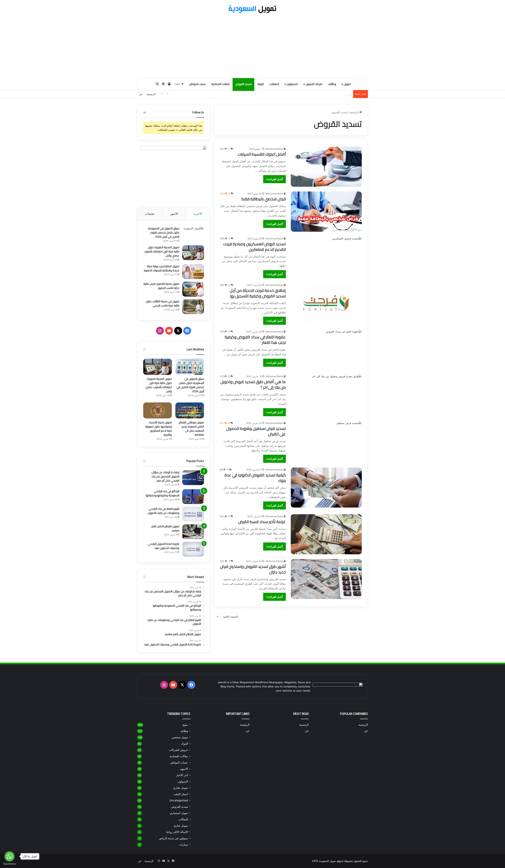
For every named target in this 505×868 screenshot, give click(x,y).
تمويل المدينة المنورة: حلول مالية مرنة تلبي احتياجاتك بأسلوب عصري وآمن (161, 251)
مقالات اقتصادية (220, 84)
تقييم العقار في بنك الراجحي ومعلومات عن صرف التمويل (163, 510)
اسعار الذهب (180, 794)
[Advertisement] (252, 46)
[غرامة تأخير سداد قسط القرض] (326, 534)
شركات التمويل (314, 84)
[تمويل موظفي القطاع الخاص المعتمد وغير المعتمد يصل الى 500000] (189, 410)
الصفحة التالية (230, 616)
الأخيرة (198, 214)
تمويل (347, 84)
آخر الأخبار (182, 775)
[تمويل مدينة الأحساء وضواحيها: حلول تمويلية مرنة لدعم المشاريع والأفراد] (157, 410)
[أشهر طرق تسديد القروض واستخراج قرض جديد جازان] (326, 579)
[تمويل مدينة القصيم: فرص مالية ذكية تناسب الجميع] (193, 289)
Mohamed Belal (274, 148)
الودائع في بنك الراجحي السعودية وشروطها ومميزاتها (162, 493)
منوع (185, 724)
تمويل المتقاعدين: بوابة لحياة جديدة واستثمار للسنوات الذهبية (317, 94)
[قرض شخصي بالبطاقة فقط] (326, 211)
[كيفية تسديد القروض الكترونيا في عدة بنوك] (326, 488)
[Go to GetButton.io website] (9, 864)
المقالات (274, 84)
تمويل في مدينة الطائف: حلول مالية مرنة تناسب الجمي (162, 303)
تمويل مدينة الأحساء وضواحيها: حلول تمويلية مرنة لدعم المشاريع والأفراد (158, 428)
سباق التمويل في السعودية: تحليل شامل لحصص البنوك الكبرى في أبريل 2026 (163, 232)
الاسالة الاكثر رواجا (177, 831)
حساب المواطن (197, 84)
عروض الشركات (178, 749)
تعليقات (149, 214)
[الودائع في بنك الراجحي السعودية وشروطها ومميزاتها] (193, 496)
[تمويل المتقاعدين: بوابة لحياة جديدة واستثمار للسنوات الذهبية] (193, 271)
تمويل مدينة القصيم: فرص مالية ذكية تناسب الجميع (161, 285)
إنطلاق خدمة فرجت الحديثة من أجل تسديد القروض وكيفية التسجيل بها (258, 293)
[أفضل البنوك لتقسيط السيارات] (326, 167)
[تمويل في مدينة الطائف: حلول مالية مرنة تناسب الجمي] (193, 306)
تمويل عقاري (180, 787)
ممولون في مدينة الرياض (173, 838)
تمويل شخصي (180, 737)
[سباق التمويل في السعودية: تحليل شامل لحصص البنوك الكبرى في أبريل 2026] (193, 233)
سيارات (183, 844)
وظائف (332, 84)
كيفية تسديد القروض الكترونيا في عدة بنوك (255, 477)
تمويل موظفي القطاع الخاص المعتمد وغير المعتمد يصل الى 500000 (191, 428)
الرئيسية (151, 94)
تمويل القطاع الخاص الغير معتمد (165, 528)
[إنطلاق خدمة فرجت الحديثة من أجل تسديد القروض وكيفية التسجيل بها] (326, 303)
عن (141, 94)
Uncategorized (178, 800)
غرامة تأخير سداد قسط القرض (262, 521)
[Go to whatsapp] (9, 856)
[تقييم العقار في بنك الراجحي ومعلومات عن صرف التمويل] (193, 514)
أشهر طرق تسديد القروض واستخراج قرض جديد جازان (253, 569)
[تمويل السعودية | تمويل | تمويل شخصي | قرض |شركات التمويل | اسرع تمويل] (252, 9)
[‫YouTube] (169, 331)
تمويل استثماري (179, 813)
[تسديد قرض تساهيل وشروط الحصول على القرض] (326, 441)
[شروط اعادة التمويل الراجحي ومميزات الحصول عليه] (193, 549)
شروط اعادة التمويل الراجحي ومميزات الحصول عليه (163, 546)
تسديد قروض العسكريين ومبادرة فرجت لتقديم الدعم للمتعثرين (254, 246)
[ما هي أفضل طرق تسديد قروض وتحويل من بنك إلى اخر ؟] (326, 394)
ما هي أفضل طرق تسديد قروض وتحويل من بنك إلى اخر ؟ (253, 384)
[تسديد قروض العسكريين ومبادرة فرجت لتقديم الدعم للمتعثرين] (326, 256)
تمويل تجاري (181, 825)
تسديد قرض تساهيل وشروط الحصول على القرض (256, 431)
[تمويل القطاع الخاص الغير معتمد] (193, 531)
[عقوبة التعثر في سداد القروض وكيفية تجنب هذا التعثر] (326, 349)
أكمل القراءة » (274, 179)
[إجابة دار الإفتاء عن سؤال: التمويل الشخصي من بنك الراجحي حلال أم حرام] (193, 477)
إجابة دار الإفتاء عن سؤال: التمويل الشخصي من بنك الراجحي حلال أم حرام (165, 476)
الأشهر (174, 214)
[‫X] (178, 331)
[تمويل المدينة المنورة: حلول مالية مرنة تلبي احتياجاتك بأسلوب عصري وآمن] (193, 252)
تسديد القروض (243, 84)
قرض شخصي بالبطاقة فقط (263, 199)
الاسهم (184, 768)
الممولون (292, 84)
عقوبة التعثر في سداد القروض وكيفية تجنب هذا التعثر (255, 339)
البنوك (260, 84)
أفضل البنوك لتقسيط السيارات (262, 154)
